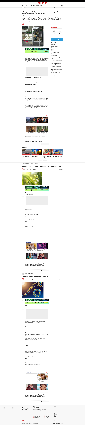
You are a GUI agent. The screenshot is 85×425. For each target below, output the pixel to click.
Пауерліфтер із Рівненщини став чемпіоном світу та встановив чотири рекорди (36, 136)
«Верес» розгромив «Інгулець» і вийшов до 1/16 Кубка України (34, 141)
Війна (33, 154)
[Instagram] (54, 35)
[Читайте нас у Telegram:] (52, 39)
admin (25, 169)
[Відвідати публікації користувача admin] (23, 24)
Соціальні (28, 154)
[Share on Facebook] (23, 50)
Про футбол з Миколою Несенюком (60, 7)
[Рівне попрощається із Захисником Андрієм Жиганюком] (37, 152)
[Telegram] (27, 3)
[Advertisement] (37, 71)
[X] (23, 3)
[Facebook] (54, 30)
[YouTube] (24, 3)
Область (25, 154)
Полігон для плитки (28, 7)
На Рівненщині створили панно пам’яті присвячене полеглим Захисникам (35, 265)
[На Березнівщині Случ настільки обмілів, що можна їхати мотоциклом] (27, 152)
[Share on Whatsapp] (23, 54)
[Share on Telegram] (23, 55)
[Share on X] (23, 52)
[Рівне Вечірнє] (23, 420)
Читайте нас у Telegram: (57, 39)
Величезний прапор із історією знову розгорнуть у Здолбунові (34, 266)
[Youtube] (59, 35)
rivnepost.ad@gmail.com (40, 410)
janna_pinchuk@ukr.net (44, 409)
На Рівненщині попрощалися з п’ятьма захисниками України (34, 264)
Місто (35, 154)
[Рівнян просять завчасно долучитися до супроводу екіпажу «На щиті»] (58, 152)
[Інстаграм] (25, 3)
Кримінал (44, 154)
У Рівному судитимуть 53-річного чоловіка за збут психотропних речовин (47, 157)
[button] (61, 5)
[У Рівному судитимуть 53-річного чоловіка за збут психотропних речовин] (48, 152)
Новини (23, 154)
